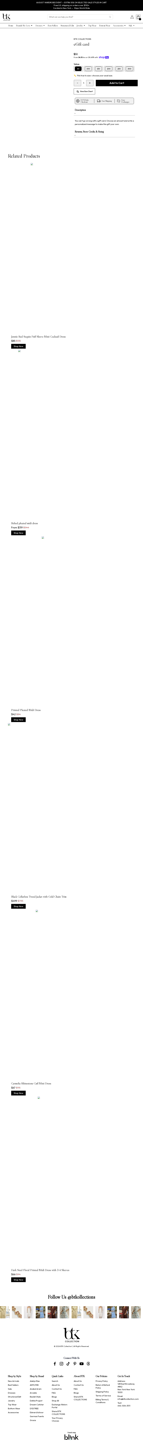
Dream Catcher (37, 1404)
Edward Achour (37, 1412)
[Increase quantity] (89, 83)
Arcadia (33, 1393)
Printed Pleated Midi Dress (26, 710)
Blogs (54, 1397)
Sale (10, 1389)
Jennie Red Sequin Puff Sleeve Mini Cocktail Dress (38, 336)
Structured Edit (14, 1397)
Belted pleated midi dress (24, 523)
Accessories (13, 1412)
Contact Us (57, 1389)
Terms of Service (103, 1395)
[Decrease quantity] (77, 83)
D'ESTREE (34, 1408)
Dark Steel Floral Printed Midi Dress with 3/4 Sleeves (40, 1270)
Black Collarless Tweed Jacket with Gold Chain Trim (38, 896)
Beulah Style (35, 1397)
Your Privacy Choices (57, 1419)
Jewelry (11, 1400)
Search (55, 1381)
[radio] (78, 68)
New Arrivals (13, 1381)
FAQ (54, 1393)
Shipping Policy (102, 1391)
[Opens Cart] (138, 17)
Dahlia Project (36, 1400)
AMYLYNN (34, 1385)
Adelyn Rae (35, 1381)
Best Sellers (13, 1385)
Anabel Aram (35, 1389)
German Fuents (37, 1416)
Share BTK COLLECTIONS (58, 1412)
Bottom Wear (14, 1408)
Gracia (33, 1420)
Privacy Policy (102, 1381)
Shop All (55, 1400)
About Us (56, 1385)
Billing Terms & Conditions (102, 1401)
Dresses (11, 1393)
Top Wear (12, 1404)
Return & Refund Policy (103, 1386)
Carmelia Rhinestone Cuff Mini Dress (31, 1083)
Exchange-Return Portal (60, 1406)
